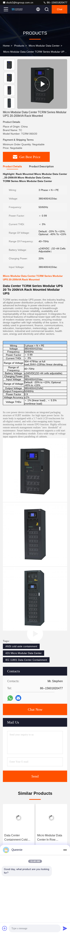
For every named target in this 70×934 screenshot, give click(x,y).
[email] (18, 698)
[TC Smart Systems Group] (18, 9)
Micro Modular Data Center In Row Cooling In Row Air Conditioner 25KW (49, 838)
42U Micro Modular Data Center (23, 653)
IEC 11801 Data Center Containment (26, 659)
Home (6, 45)
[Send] (65, 928)
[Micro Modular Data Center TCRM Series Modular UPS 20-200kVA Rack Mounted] (42, 84)
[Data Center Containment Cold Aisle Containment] (18, 818)
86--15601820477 (56, 2)
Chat (59, 9)
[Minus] (65, 850)
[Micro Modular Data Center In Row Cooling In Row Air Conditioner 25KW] (51, 818)
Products (19, 45)
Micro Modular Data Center (44, 45)
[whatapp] (10, 698)
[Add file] (4, 928)
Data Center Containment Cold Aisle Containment (16, 838)
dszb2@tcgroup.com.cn (19, 2)
